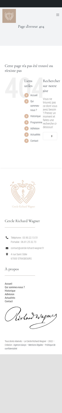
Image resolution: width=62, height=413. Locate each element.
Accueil (33, 95)
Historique (35, 116)
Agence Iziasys (20, 345)
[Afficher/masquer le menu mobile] (58, 14)
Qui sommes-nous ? (34, 105)
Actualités (35, 134)
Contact (34, 140)
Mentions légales (35, 345)
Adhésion (35, 128)
